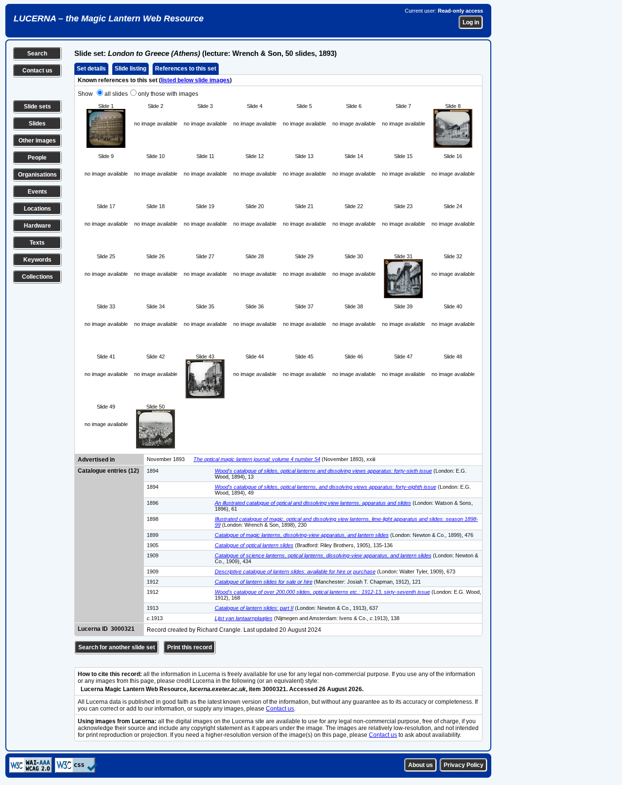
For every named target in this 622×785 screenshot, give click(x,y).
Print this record (189, 647)
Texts (37, 242)
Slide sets (37, 106)
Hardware (37, 225)
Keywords (37, 259)
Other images (37, 140)
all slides (116, 93)
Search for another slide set (116, 647)
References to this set (185, 68)
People (37, 157)
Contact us (37, 70)
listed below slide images (195, 80)
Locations (37, 208)
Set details (91, 68)
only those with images (168, 93)
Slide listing (130, 68)
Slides (37, 123)
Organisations (37, 174)
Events (37, 191)
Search (37, 53)
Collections (37, 276)
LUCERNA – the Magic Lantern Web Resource (109, 18)
